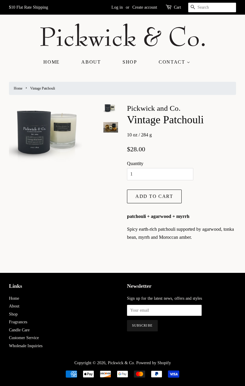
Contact (173, 61)
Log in (117, 7)
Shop (129, 61)
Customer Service (24, 338)
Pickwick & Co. (121, 363)
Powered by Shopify (153, 363)
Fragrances (18, 322)
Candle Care (19, 330)
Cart (177, 7)
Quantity (135, 163)
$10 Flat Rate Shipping (28, 7)
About (91, 61)
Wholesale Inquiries (25, 346)
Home (51, 61)
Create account (144, 7)
